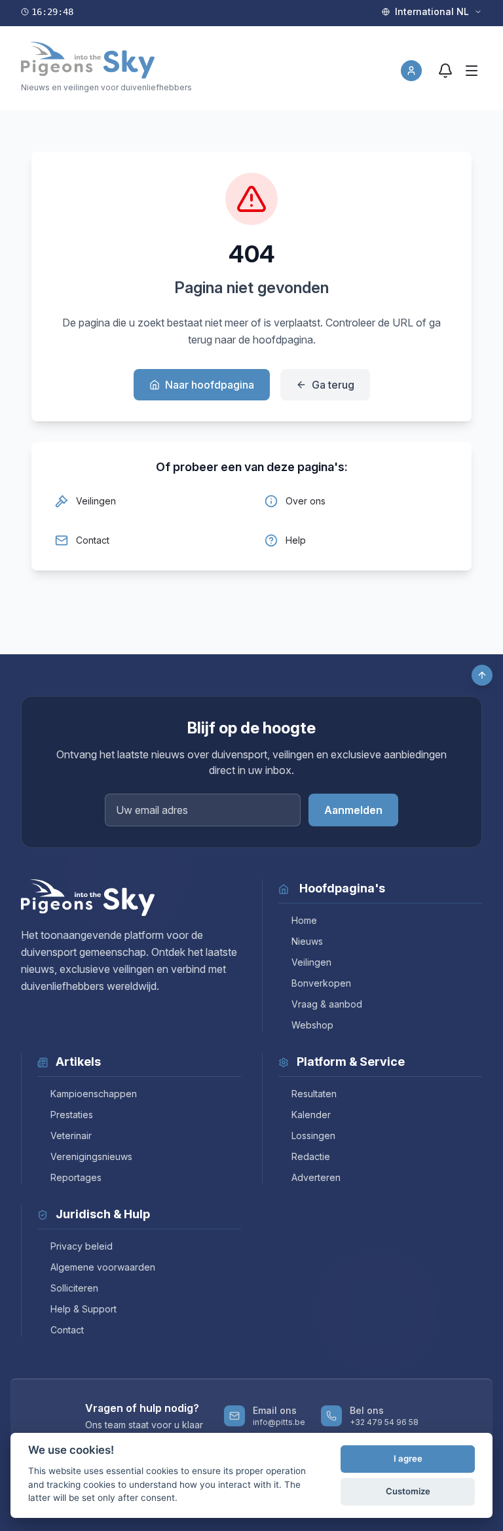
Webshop (312, 1024)
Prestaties (71, 1114)
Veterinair (71, 1135)
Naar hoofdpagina (209, 384)
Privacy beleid (81, 1246)
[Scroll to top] (482, 675)
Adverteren (316, 1177)
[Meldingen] (445, 71)
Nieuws (307, 941)
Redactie (310, 1156)
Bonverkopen (321, 983)
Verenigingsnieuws (91, 1156)
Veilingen (311, 962)
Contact (67, 1329)
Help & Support (83, 1308)
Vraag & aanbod (326, 1004)
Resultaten (314, 1093)
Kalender (311, 1114)
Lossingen (313, 1135)
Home (304, 920)
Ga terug (333, 384)
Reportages (76, 1177)
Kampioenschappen (93, 1093)
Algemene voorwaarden (102, 1267)
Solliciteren (74, 1287)
